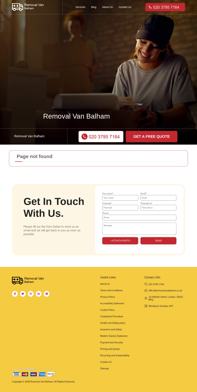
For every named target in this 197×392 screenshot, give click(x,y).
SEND (158, 240)
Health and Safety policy (112, 323)
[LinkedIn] (39, 294)
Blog (93, 7)
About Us (107, 7)
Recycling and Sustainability (114, 355)
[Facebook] (15, 294)
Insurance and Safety (111, 329)
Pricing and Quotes (110, 349)
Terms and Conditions (111, 290)
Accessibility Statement (112, 303)
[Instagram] (31, 294)
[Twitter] (23, 294)
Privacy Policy (107, 297)
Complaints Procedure (111, 316)
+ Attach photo (120, 240)
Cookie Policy (107, 310)
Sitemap (104, 368)
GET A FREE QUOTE (151, 136)
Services (80, 7)
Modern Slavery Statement (113, 336)
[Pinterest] (46, 294)
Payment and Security (111, 342)
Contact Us (125, 7)
